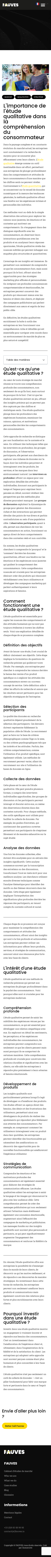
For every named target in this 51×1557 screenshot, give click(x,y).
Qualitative (23, 97)
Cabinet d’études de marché (18, 1471)
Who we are (10, 1475)
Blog (6, 1490)
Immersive (27, 1547)
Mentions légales (13, 1512)
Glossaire (9, 1494)
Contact (8, 1517)
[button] (44, 360)
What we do (10, 1480)
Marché (8, 97)
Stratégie (38, 97)
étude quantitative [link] (31, 185)
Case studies (10, 1485)
